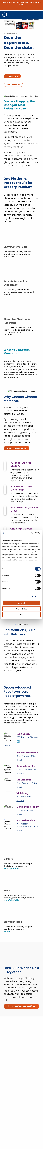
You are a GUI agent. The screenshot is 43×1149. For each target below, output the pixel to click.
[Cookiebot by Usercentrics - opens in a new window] (31, 533)
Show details (32, 597)
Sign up (7, 931)
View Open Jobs (11, 868)
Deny (21, 615)
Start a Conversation (21, 1006)
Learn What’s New (12, 900)
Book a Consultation (17, 448)
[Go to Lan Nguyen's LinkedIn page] (18, 741)
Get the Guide (21, 8)
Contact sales (13, 84)
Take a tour (12, 76)
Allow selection (21, 609)
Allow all (21, 603)
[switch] (38, 575)
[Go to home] (4, 14)
